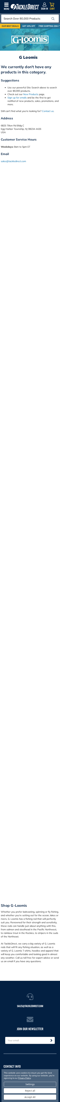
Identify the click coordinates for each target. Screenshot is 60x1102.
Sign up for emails (17, 97)
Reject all (30, 1090)
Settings (30, 1084)
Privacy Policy (24, 1078)
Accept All (30, 1097)
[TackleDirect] (24, 6)
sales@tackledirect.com (13, 161)
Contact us (48, 111)
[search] (53, 18)
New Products (30, 94)
